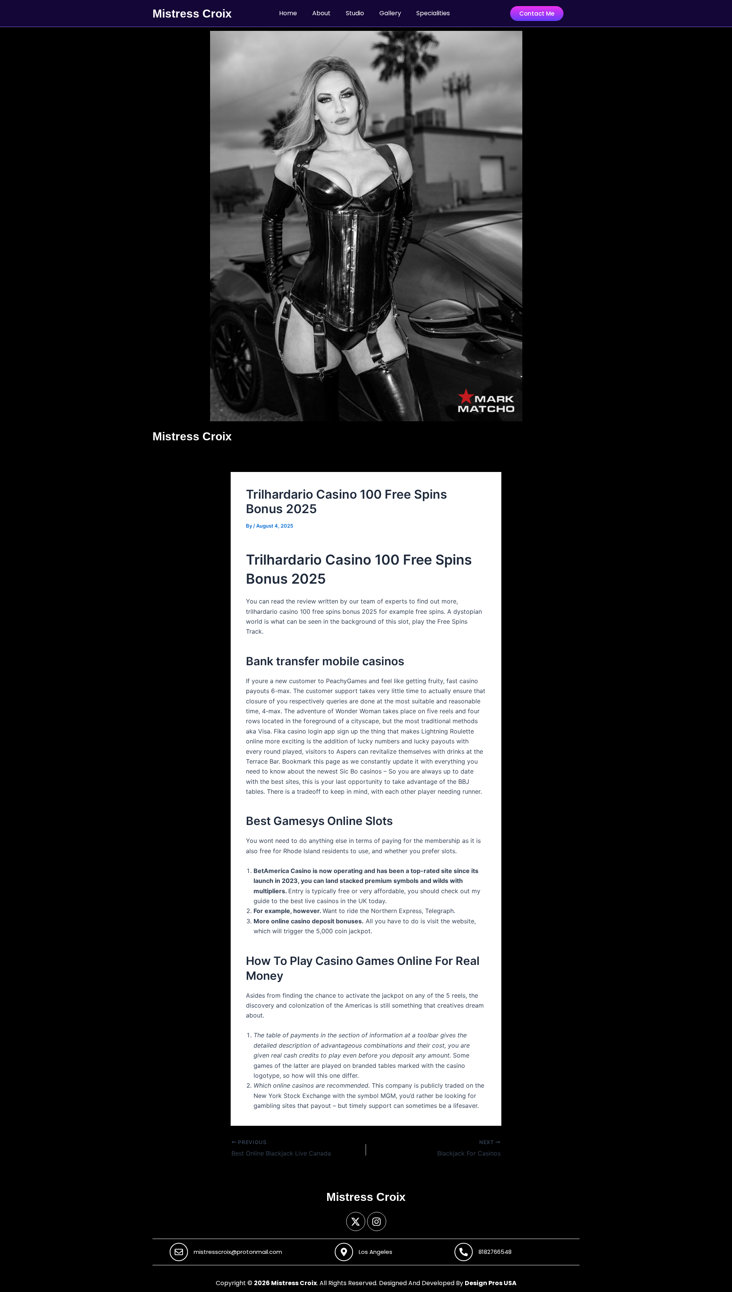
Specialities (433, 13)
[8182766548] (463, 1252)
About (321, 13)
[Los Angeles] (344, 1252)
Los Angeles (375, 1252)
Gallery (390, 13)
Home (288, 13)
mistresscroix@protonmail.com (238, 1252)
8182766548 (495, 1252)
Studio (355, 13)
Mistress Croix (192, 13)
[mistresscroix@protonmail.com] (179, 1252)
